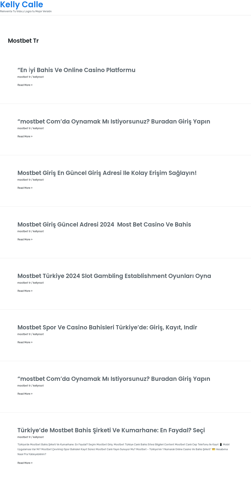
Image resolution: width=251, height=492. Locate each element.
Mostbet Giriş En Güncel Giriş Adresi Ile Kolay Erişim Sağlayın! (107, 173)
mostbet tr (24, 76)
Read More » (25, 85)
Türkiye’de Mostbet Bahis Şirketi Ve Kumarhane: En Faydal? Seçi (111, 430)
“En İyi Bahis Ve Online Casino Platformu (76, 70)
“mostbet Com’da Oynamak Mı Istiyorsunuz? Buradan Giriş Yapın (113, 121)
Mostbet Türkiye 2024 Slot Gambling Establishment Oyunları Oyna (114, 276)
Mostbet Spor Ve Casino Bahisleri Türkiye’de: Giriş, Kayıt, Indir (107, 327)
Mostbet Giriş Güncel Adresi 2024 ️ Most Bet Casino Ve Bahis (104, 224)
